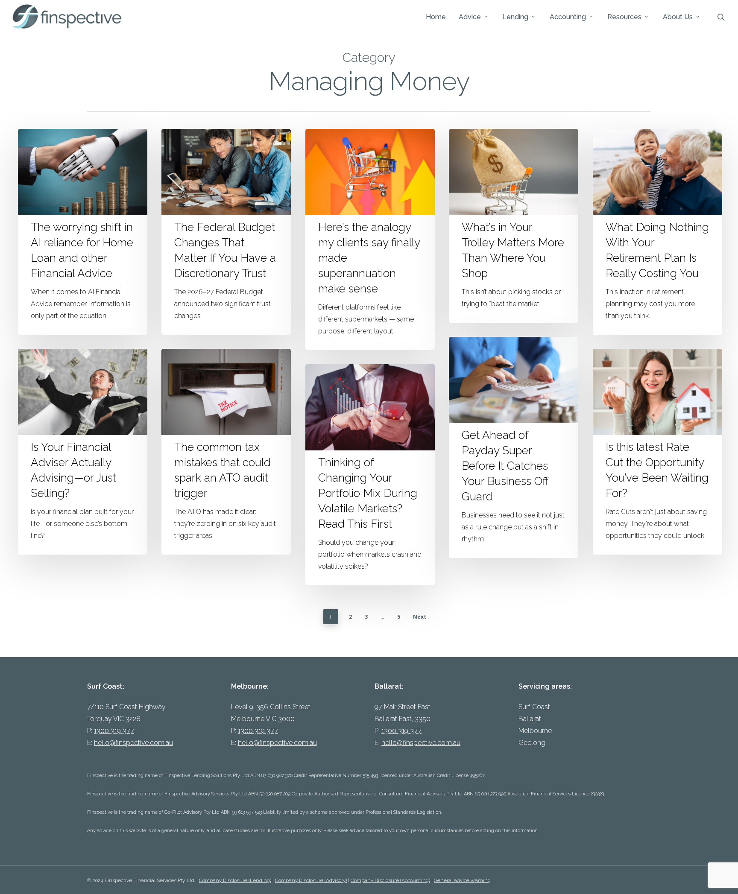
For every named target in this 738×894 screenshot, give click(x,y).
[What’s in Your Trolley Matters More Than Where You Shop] (513, 226)
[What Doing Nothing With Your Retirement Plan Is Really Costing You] (657, 232)
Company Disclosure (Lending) (235, 880)
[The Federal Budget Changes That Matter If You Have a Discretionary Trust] (226, 232)
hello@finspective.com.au (133, 743)
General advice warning (462, 880)
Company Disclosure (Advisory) (311, 880)
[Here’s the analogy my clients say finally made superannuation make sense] (370, 239)
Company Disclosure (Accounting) (390, 880)
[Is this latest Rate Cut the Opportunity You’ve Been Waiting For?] (657, 452)
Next (419, 616)
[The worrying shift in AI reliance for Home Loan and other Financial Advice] (82, 232)
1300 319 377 (114, 731)
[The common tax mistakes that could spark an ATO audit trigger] (226, 452)
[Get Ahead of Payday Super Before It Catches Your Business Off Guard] (513, 447)
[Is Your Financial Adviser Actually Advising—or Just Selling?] (82, 452)
